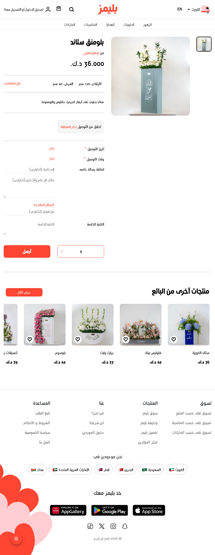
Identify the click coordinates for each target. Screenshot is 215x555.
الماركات (69, 24)
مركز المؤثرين (148, 442)
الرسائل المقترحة (44, 205)
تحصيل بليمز (149, 432)
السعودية (154, 469)
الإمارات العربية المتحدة (73, 469)
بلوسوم (60, 352)
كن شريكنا (96, 422)
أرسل (27, 251)
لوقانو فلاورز (91, 53)
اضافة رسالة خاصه (91, 169)
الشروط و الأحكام (36, 422)
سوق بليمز (150, 413)
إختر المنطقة (69, 127)
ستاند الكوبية (200, 352)
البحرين (128, 469)
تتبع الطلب (42, 413)
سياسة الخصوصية (37, 432)
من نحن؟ (97, 413)
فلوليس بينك (153, 352)
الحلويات (128, 24)
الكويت (179, 469)
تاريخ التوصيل (94, 149)
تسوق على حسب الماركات (191, 432)
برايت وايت (107, 352)
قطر (106, 469)
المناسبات (90, 24)
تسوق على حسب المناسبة (191, 422)
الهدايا (110, 24)
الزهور (147, 24)
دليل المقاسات (12, 83)
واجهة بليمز (149, 422)
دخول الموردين (93, 432)
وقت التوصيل (94, 159)
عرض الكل (24, 292)
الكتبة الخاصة (95, 224)
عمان (40, 469)
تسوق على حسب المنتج (193, 413)
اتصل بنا (44, 442)
